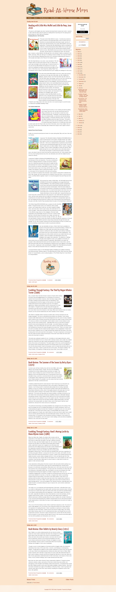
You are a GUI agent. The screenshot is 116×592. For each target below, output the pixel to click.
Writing (81, 18)
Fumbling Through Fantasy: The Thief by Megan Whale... (83, 95)
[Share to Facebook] (59, 280)
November (81, 77)
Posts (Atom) (36, 582)
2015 (78, 125)
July (80, 85)
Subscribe (82, 32)
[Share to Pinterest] (60, 280)
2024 (78, 56)
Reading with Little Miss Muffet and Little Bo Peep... (82, 91)
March (80, 118)
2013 (78, 129)
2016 (78, 73)
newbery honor (41, 354)
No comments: (50, 352)
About (35, 18)
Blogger (69, 589)
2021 (78, 62)
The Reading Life (44, 18)
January (80, 122)
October (81, 79)
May (80, 114)
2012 (78, 131)
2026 (78, 51)
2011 (78, 134)
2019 (78, 66)
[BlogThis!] (56, 280)
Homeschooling (73, 18)
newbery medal (41, 423)
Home (29, 18)
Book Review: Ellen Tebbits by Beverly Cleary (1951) (48, 529)
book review (35, 354)
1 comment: (50, 280)
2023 (78, 58)
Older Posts (69, 579)
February (81, 120)
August (80, 83)
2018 (78, 68)
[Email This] (55, 280)
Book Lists (63, 18)
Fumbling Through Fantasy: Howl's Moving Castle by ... (83, 105)
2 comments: (50, 421)
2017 (78, 71)
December (81, 75)
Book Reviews (54, 18)
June (80, 87)
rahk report (34, 282)
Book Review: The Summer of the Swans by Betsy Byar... (82, 100)
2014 (78, 127)
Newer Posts (31, 579)
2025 (78, 53)
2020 (78, 64)
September (81, 81)
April (80, 116)
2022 (78, 60)
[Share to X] (57, 280)
